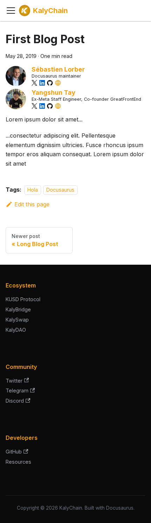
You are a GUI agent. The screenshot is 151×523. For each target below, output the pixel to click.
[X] (34, 83)
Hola (32, 190)
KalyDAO (16, 330)
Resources (18, 462)
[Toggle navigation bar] (11, 10)
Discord (15, 401)
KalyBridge (18, 309)
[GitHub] (50, 83)
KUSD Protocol (23, 299)
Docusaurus (60, 190)
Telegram (17, 390)
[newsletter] (58, 83)
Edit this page (32, 204)
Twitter (14, 381)
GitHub (14, 452)
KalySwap (17, 320)
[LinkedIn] (42, 83)
